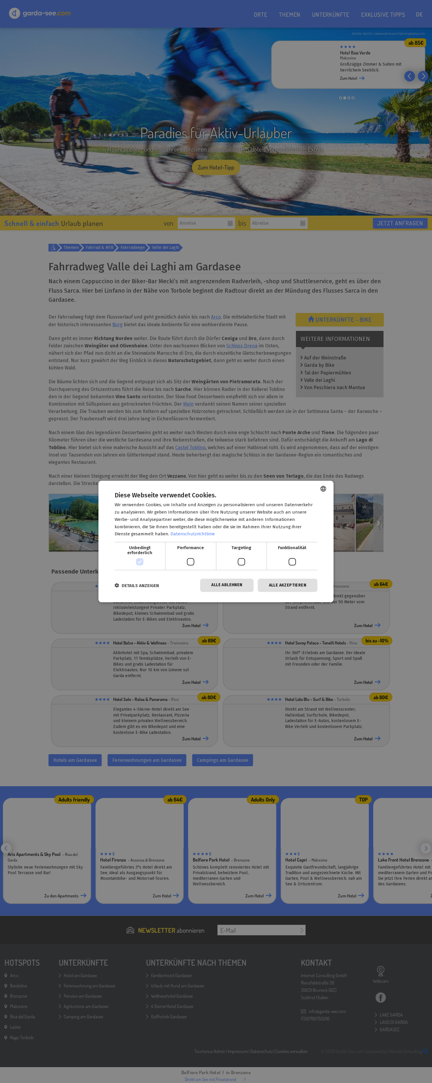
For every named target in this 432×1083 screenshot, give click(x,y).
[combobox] (323, 489)
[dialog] (216, 541)
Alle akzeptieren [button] (287, 585)
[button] (137, 585)
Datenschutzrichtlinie (192, 533)
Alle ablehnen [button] (226, 584)
